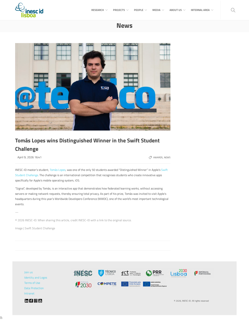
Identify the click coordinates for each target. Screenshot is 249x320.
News (167, 157)
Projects (119, 10)
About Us (176, 10)
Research (97, 10)
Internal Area (200, 10)
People (138, 10)
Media (156, 10)
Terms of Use (32, 283)
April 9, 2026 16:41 (29, 157)
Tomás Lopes (57, 170)
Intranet (29, 293)
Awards (158, 157)
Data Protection (34, 288)
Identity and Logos (35, 277)
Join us (28, 272)
